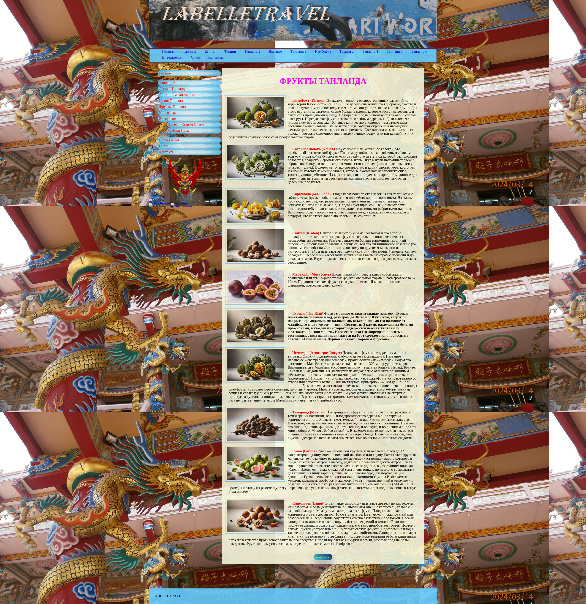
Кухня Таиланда (171, 101)
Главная (168, 51)
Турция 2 (346, 51)
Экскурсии (167, 118)
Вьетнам (275, 51)
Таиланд (189, 51)
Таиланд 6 (419, 51)
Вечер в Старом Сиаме (186, 124)
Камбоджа (323, 51)
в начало (323, 557)
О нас (195, 57)
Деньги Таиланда (172, 89)
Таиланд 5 (395, 51)
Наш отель (167, 113)
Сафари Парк (178, 130)
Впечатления (172, 57)
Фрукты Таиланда (173, 107)
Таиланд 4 (370, 51)
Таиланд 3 (298, 51)
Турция (230, 51)
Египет (210, 51)
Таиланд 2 (252, 51)
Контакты (216, 57)
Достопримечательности (178, 95)
